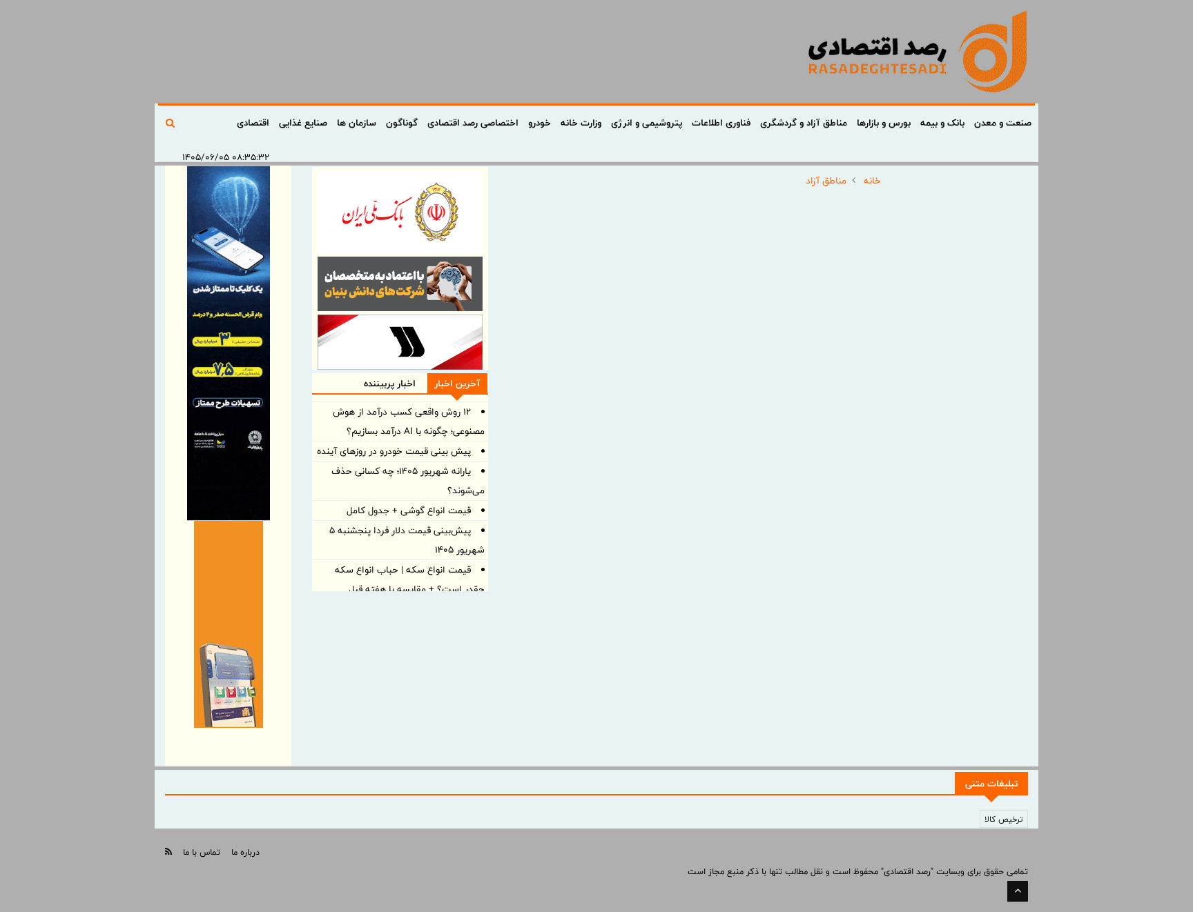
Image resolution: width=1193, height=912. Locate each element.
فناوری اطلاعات (721, 123)
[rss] (168, 851)
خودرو (539, 123)
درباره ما (245, 852)
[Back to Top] (1017, 891)
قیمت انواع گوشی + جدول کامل (409, 510)
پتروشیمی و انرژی (646, 123)
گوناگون (402, 123)
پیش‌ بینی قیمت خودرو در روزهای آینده (394, 451)
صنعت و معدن (1002, 123)
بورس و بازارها (884, 123)
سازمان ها (356, 123)
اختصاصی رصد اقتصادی (472, 123)
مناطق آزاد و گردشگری (803, 123)
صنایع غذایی (303, 123)
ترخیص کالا (1004, 819)
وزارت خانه (581, 123)
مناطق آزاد (826, 180)
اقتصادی (253, 123)
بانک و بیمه (942, 123)
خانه (872, 180)
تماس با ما (201, 852)
